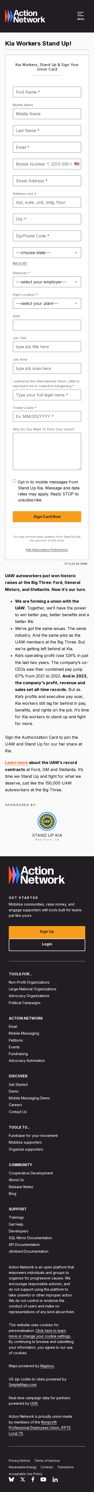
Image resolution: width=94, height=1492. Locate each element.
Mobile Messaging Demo (29, 1098)
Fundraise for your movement (33, 1135)
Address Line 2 (24, 194)
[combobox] (76, 164)
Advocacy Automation (27, 1060)
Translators (65, 1467)
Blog (12, 1193)
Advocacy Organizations (29, 996)
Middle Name (23, 105)
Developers (18, 1231)
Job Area (20, 359)
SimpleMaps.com (23, 1385)
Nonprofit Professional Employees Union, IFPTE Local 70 (40, 1427)
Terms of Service (47, 1460)
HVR (34, 1403)
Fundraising (18, 1054)
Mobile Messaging (24, 1033)
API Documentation (24, 1244)
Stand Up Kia (47, 835)
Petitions (16, 1040)
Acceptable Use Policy (25, 1474)
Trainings (16, 1217)
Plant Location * (25, 295)
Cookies (47, 1467)
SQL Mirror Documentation (30, 1238)
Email (13, 1026)
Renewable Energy (23, 1467)
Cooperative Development (31, 1173)
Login (47, 944)
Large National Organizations (32, 989)
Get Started (18, 1084)
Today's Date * (24, 408)
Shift (16, 316)
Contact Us (18, 1112)
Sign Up (47, 931)
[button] (81, 18)
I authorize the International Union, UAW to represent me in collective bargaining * (46, 383)
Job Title (19, 338)
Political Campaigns (25, 1003)
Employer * (21, 273)
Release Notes (21, 1187)
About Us (16, 1180)
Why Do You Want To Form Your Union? (44, 429)
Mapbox (47, 1366)
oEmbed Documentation (28, 1251)
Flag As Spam (77, 563)
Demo (14, 1091)
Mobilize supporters (25, 1142)
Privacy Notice (19, 1460)
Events (14, 1047)
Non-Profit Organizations (29, 982)
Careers (15, 1105)
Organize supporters (26, 1149)
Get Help (16, 1224)
